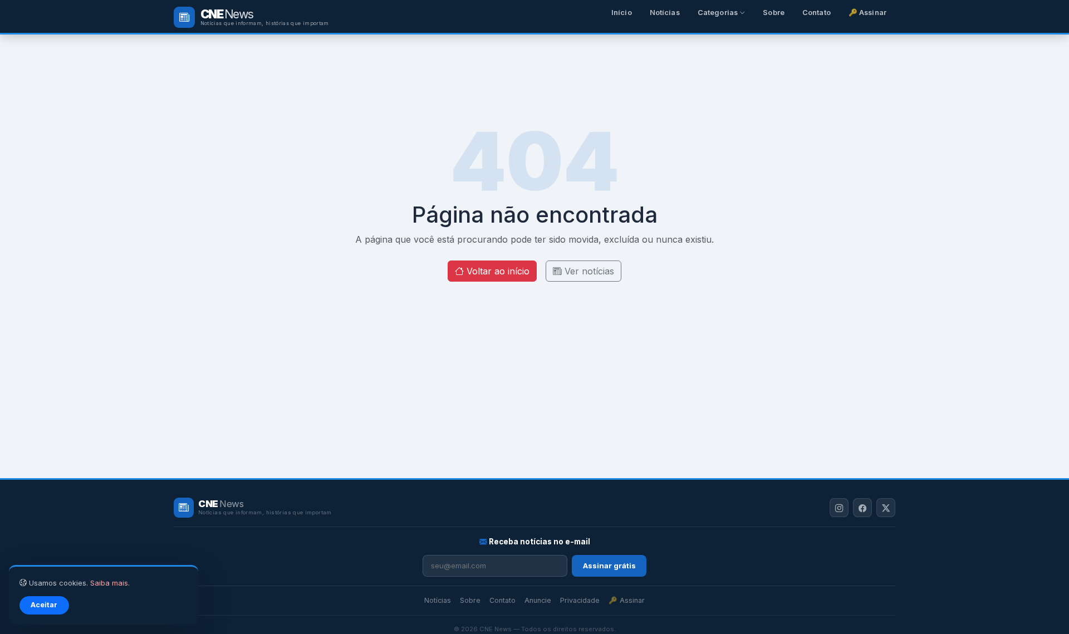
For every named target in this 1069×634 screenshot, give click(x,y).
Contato (816, 12)
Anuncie (537, 600)
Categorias (718, 12)
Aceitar (44, 605)
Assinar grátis (609, 565)
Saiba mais (109, 583)
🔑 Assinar (867, 12)
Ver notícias (588, 271)
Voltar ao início (496, 271)
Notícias (665, 12)
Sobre (773, 12)
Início (621, 12)
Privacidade (580, 600)
